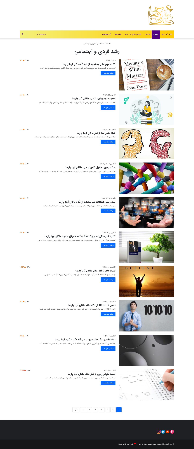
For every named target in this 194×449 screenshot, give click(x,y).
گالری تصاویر (106, 34)
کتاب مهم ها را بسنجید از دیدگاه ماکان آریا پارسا (89, 64)
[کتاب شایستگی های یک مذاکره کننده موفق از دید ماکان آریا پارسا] (146, 247)
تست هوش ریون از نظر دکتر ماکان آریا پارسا (91, 374)
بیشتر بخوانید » (108, 73)
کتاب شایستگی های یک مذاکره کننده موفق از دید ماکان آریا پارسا (80, 236)
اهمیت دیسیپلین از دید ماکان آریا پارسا (93, 99)
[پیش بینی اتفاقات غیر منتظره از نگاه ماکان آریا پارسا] (146, 212)
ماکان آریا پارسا (167, 34)
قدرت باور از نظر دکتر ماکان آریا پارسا (95, 271)
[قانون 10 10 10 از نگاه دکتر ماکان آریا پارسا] (146, 315)
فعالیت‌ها (118, 34)
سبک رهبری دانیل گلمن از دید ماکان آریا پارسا (90, 167)
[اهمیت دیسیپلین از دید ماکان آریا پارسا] (146, 109)
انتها (76, 409)
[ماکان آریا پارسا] (161, 15)
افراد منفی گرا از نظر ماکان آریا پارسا (96, 133)
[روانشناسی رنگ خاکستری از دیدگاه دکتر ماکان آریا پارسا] (146, 350)
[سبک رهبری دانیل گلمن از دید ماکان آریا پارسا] (146, 178)
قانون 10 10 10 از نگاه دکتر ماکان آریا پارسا (91, 305)
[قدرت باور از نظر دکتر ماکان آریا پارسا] (146, 281)
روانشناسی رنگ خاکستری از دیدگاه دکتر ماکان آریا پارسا (85, 340)
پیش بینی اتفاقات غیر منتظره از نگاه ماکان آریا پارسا (87, 202)
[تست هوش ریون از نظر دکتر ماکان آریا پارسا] (146, 384)
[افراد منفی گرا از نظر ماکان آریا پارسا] (146, 143)
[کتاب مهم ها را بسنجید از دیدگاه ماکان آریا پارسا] (146, 74)
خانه (107, 43)
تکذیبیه (147, 34)
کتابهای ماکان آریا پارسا (133, 34)
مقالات (155, 34)
